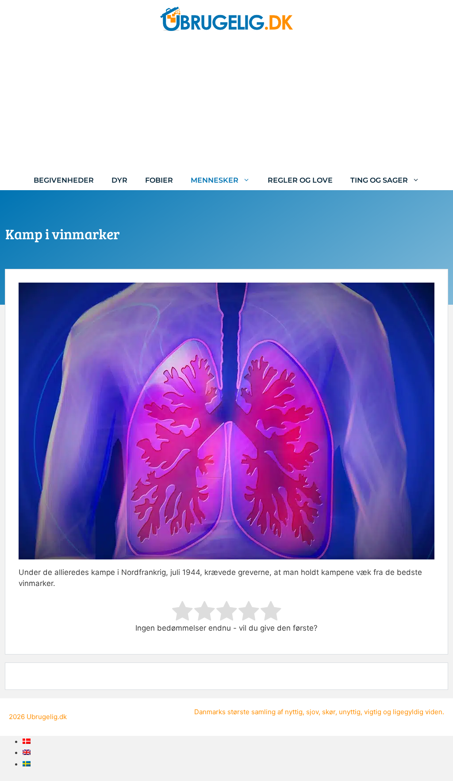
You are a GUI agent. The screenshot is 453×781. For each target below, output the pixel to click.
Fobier (159, 180)
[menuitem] (27, 741)
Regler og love (300, 180)
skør (328, 712)
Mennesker (214, 180)
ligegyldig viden (417, 712)
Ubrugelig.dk (47, 716)
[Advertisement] (226, 104)
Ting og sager (379, 180)
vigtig (372, 712)
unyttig (350, 712)
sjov (312, 712)
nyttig (294, 712)
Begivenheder (64, 180)
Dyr (119, 180)
